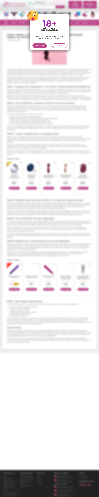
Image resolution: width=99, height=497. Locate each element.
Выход (59, 45)
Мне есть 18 (40, 45)
